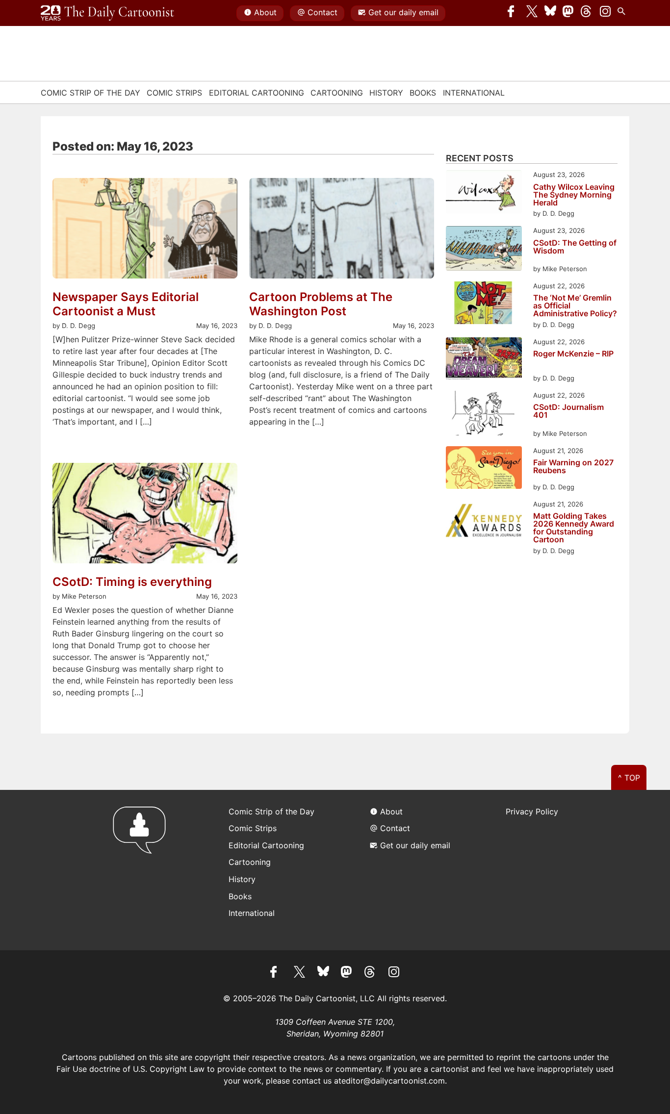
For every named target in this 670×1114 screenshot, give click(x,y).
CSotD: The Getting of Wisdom (575, 247)
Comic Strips (174, 93)
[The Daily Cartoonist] (107, 13)
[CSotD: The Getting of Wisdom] (484, 250)
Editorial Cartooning (256, 93)
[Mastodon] (568, 13)
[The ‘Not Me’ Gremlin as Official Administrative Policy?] (484, 304)
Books (423, 93)
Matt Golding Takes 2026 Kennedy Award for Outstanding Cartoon (573, 527)
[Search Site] (623, 13)
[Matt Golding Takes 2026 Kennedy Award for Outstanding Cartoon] (484, 522)
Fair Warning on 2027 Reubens (573, 466)
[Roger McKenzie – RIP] (484, 360)
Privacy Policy (532, 811)
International (474, 93)
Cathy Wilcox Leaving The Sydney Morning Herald (574, 194)
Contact (322, 12)
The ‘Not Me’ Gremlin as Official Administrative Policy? (575, 305)
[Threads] (587, 13)
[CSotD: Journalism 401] (484, 414)
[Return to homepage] (142, 870)
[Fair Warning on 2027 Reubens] (484, 469)
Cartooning (336, 93)
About (265, 12)
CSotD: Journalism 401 (568, 411)
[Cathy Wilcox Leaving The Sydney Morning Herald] (484, 193)
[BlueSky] (550, 13)
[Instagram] (605, 13)
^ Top (629, 778)
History (386, 93)
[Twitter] (532, 13)
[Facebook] (513, 13)
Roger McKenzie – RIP (573, 354)
